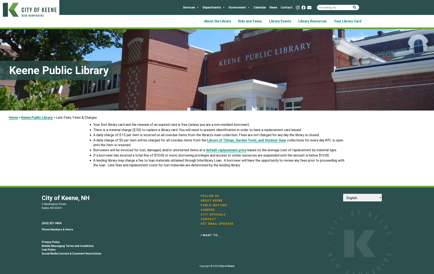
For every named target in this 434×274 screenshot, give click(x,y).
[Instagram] (298, 7)
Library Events (280, 21)
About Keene (212, 200)
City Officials (213, 214)
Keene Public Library (37, 117)
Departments (212, 7)
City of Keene (226, 266)
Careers (208, 209)
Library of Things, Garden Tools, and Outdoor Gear (246, 140)
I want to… (210, 235)
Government (237, 7)
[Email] (309, 7)
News (273, 7)
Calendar (259, 7)
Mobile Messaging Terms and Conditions (68, 246)
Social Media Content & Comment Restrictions (71, 253)
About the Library (217, 21)
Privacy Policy (51, 242)
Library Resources (312, 21)
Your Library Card (347, 21)
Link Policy (48, 249)
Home (13, 117)
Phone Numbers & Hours (57, 229)
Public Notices (214, 205)
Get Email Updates (217, 223)
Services (189, 7)
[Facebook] (303, 7)
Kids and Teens (250, 21)
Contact (286, 7)
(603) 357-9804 (52, 223)
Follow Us (210, 196)
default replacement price (226, 150)
